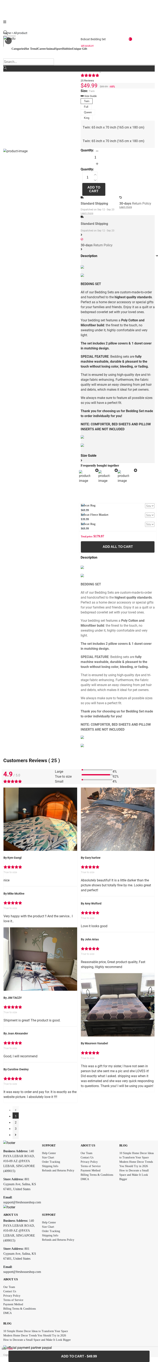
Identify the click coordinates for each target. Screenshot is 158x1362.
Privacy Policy (89, 1161)
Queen (88, 112)
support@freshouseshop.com (22, 1202)
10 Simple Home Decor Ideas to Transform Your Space (35, 1331)
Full (86, 106)
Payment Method (90, 1170)
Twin (86, 101)
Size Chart (48, 1157)
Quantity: (87, 150)
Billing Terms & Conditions (97, 1174)
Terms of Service (91, 1166)
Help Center (49, 1153)
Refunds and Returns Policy (58, 1170)
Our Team (86, 1153)
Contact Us (87, 1157)
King (86, 117)
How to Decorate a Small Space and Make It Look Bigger (134, 1175)
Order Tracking (51, 1161)
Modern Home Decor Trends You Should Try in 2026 (34, 1335)
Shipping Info (50, 1166)
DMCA (85, 1179)
